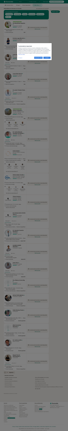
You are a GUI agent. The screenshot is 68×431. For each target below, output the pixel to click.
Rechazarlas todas (38, 57)
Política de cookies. (21, 54)
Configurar (20, 57)
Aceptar (47, 57)
